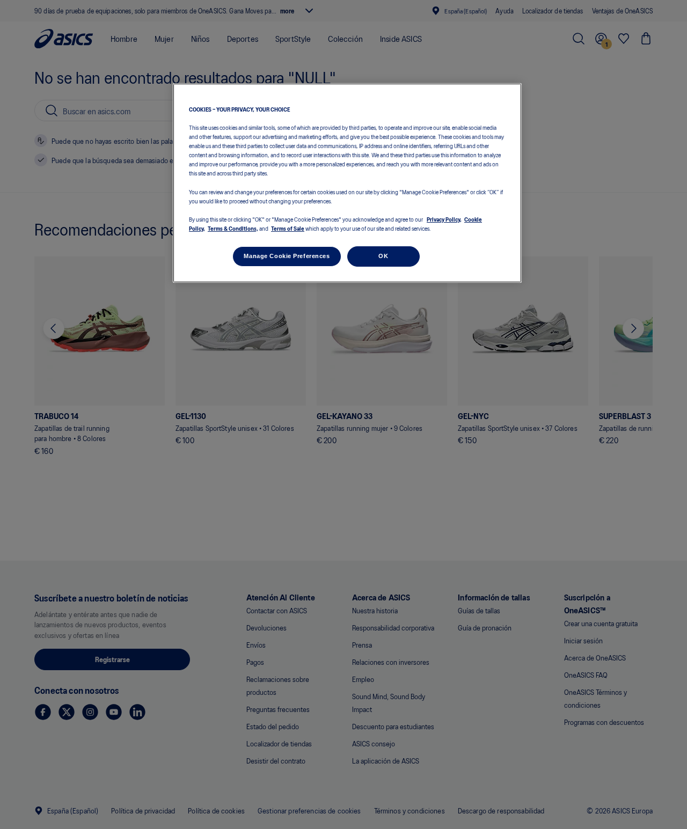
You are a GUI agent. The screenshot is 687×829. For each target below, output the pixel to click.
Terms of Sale (287, 227)
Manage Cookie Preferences (287, 255)
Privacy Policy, (444, 218)
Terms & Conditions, (233, 227)
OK (383, 255)
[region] (347, 183)
